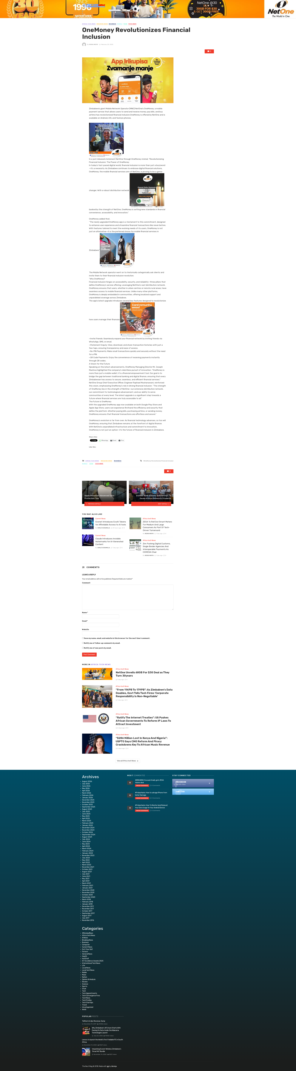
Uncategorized (87, 1007)
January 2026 (87, 798)
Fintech (85, 952)
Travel (84, 1005)
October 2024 (87, 832)
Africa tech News (89, 24)
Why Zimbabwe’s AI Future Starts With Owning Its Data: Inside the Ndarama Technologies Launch (106, 1030)
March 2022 (86, 865)
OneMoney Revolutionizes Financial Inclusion (158, 461)
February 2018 (87, 902)
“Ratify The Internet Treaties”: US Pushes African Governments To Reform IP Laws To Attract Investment (143, 721)
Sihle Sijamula (103, 528)
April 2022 (86, 862)
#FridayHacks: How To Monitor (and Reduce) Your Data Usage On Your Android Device (151, 806)
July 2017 (85, 918)
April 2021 (85, 881)
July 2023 (86, 858)
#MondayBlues (87, 933)
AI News (85, 938)
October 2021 (87, 869)
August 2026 (87, 781)
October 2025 (87, 805)
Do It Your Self (87, 949)
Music (84, 975)
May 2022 (86, 860)
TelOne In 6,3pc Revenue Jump (93, 1021)
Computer (86, 945)
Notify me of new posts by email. (97, 648)
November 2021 (88, 867)
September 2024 (88, 835)
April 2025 (86, 818)
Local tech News (88, 970)
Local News (86, 968)
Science (85, 984)
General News (87, 954)
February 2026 (87, 795)
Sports (84, 986)
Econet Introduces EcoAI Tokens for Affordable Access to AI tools (110, 523)
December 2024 (88, 828)
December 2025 (88, 800)
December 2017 (88, 906)
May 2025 (86, 816)
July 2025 (86, 812)
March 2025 (86, 821)
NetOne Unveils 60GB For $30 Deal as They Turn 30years (142, 674)
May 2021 (85, 879)
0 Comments (156, 785)
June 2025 (86, 814)
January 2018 (87, 904)
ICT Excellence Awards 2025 (92, 961)
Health (84, 956)
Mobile (119, 24)
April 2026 (86, 791)
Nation (84, 977)
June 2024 (86, 842)
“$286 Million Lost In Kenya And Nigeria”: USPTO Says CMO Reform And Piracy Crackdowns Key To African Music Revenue (143, 741)
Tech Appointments (89, 993)
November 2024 (88, 830)
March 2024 (86, 849)
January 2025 (87, 825)
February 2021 (87, 886)
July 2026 (86, 784)
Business (112, 24)
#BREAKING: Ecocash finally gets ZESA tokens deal (149, 781)
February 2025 (87, 823)
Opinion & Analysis (89, 979)
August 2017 (87, 916)
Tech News (132, 24)
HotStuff (85, 959)
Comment (86, 583)
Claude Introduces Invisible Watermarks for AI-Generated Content (109, 541)
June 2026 (86, 786)
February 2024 (87, 851)
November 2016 (88, 920)
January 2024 (87, 853)
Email (85, 621)
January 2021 (87, 888)
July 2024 (86, 839)
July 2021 (85, 874)
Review (85, 982)
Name (85, 613)
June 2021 (86, 876)
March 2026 (86, 793)
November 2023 (88, 855)
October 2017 (87, 911)
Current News (100, 519)
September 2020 (88, 897)
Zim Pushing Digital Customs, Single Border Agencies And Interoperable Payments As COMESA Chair (156, 547)
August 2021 (87, 872)
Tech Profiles (87, 1000)
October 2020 (87, 895)
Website (85, 629)
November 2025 (88, 802)
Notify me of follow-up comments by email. (102, 643)
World (84, 1009)
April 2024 (86, 846)
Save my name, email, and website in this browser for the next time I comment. (117, 638)
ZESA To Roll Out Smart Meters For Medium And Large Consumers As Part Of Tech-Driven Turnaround (157, 526)
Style (84, 989)
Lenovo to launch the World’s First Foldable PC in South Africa (102, 1041)
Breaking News (102, 24)
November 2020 (88, 893)
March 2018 (86, 899)
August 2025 (87, 809)
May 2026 (86, 788)
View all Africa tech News (126, 761)
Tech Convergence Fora (91, 996)
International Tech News (91, 963)
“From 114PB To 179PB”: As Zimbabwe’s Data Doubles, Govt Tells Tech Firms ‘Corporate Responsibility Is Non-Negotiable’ (144, 693)
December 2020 (88, 890)
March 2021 (86, 883)
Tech (125, 24)
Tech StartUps (87, 1003)
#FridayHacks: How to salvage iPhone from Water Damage (151, 794)
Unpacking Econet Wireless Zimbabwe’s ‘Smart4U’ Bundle (106, 1050)
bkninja (114, 1066)
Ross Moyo (93, 44)
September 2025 (88, 807)
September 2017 (88, 913)
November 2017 (88, 909)
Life (83, 966)
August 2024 (87, 837)
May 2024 (86, 844)
